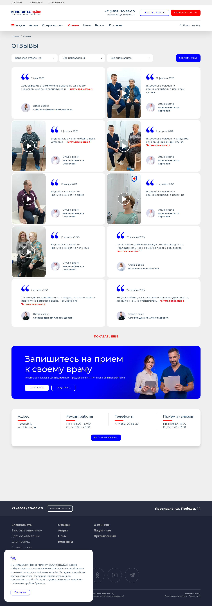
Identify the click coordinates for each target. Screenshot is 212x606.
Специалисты (51, 25)
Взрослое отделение (26, 530)
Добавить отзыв (188, 58)
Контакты (115, 25)
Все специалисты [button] (121, 57)
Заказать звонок (154, 12)
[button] (34, 58)
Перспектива (195, 596)
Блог (98, 25)
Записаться (36, 388)
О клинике (16, 2)
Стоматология (21, 547)
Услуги (20, 25)
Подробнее (63, 388)
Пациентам (35, 2)
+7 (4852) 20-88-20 (120, 11)
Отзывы (73, 25)
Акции (33, 25)
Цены (87, 25)
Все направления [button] (74, 57)
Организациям (57, 2)
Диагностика (20, 541)
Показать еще (106, 336)
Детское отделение (25, 536)
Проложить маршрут (106, 437)
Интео (198, 594)
